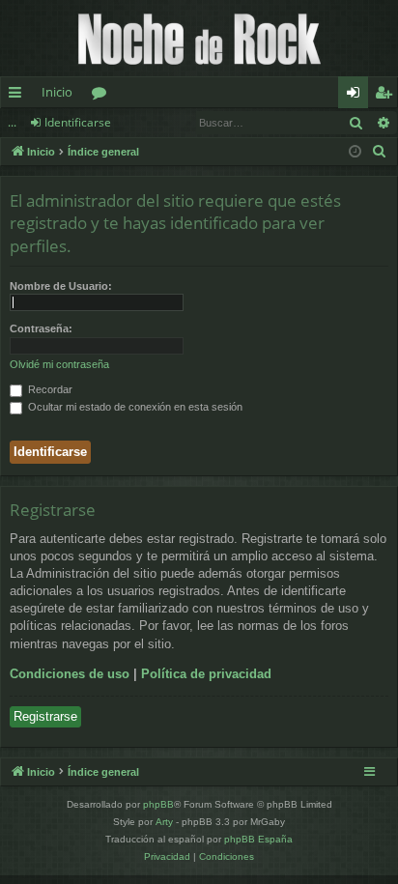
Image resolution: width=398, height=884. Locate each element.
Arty (164, 821)
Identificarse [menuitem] (357, 95)
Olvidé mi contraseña (59, 364)
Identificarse (77, 122)
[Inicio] (199, 38)
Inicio (57, 91)
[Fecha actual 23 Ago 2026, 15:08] (355, 152)
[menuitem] (379, 151)
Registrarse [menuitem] (387, 95)
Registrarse (45, 716)
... (12, 122)
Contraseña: (41, 328)
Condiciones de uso (69, 674)
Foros (103, 95)
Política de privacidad (206, 674)
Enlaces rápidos (19, 95)
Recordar (48, 389)
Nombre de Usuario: (61, 286)
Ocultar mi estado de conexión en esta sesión (133, 407)
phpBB (158, 804)
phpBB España (258, 839)
